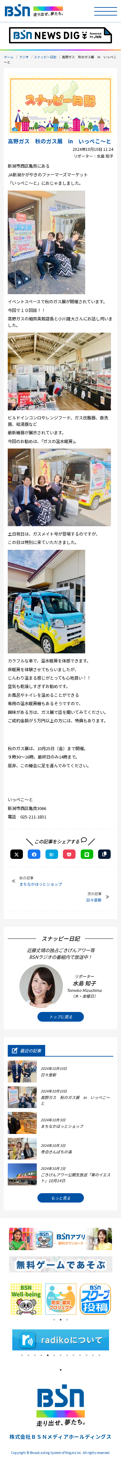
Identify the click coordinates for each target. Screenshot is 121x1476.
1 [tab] (54, 1319)
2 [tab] (60, 1319)
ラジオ (24, 57)
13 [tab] (99, 1355)
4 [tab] (41, 1355)
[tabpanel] (26, 1299)
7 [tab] (60, 1355)
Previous (4, 1299)
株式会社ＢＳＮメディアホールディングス (60, 1436)
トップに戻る (60, 1016)
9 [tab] (73, 1355)
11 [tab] (86, 1355)
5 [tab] (48, 1355)
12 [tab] (93, 1355)
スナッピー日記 (45, 57)
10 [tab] (80, 1355)
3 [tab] (67, 1319)
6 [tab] (54, 1355)
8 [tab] (67, 1355)
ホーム (9, 57)
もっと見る (60, 1198)
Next (117, 1299)
